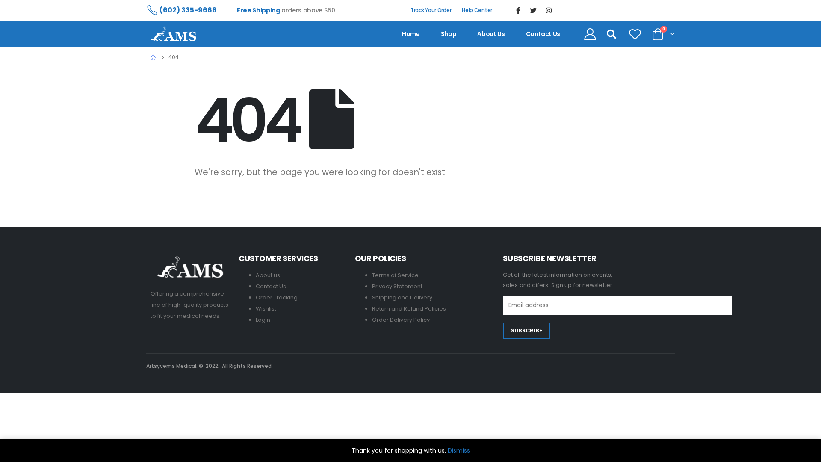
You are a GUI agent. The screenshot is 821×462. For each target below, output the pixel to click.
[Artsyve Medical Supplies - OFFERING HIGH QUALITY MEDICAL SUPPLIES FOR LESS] (173, 33)
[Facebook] (518, 10)
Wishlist (266, 309)
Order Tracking (277, 297)
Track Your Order (430, 10)
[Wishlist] (635, 34)
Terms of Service (395, 275)
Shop (449, 34)
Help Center (477, 10)
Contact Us (271, 286)
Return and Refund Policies (409, 309)
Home (411, 34)
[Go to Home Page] (154, 57)
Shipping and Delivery (402, 297)
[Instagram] (549, 10)
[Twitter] (533, 10)
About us (491, 34)
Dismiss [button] (459, 450)
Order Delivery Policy (401, 320)
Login (263, 320)
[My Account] (590, 34)
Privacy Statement (397, 286)
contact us (543, 34)
